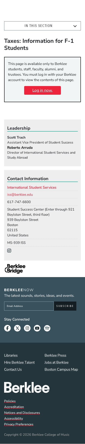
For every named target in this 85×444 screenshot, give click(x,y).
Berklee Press (55, 355)
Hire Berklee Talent (19, 362)
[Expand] (75, 26)
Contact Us (13, 369)
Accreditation (14, 407)
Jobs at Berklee (56, 362)
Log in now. (42, 90)
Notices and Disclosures (22, 412)
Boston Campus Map (61, 369)
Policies (10, 401)
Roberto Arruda (20, 147)
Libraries (11, 355)
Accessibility (13, 418)
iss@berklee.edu (20, 194)
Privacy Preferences (18, 424)
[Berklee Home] (42, 387)
